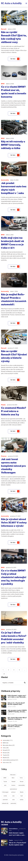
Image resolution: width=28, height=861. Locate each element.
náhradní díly (5, 803)
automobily (13, 803)
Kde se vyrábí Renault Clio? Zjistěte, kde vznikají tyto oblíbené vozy (14, 37)
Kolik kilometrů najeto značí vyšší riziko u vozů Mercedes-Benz (17, 696)
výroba (5, 796)
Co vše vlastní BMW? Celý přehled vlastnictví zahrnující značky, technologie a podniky (13, 577)
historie (13, 785)
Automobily (5, 180)
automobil (5, 799)
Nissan (6, 752)
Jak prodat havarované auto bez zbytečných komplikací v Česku (13, 188)
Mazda (3, 405)
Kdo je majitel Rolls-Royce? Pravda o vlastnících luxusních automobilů (13, 299)
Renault (3, 29)
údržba (21, 799)
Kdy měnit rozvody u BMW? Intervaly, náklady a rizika (13, 145)
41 (4, 674)
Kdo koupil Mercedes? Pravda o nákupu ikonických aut (15, 725)
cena (13, 799)
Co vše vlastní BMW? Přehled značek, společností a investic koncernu (13, 91)
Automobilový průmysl (10, 760)
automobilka (22, 785)
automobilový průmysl (13, 789)
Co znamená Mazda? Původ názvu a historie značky (13, 411)
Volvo (3, 629)
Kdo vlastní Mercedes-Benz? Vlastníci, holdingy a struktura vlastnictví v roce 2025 (17, 718)
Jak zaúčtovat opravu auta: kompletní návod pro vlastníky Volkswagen (13, 465)
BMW (3, 84)
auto (5, 785)
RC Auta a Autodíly (11, 822)
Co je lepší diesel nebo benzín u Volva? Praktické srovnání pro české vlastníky (13, 637)
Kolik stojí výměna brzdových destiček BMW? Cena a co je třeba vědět (12, 242)
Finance (3, 456)
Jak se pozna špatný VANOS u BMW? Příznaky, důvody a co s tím (17, 711)
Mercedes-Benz (9, 745)
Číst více (12, 59)
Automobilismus (13, 828)
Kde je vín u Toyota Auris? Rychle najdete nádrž (16, 703)
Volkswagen (5, 792)
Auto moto (7, 762)
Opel (21, 796)
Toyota (6, 755)
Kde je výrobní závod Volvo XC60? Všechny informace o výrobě (14, 522)
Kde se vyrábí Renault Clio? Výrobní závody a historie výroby (14, 356)
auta (13, 796)
